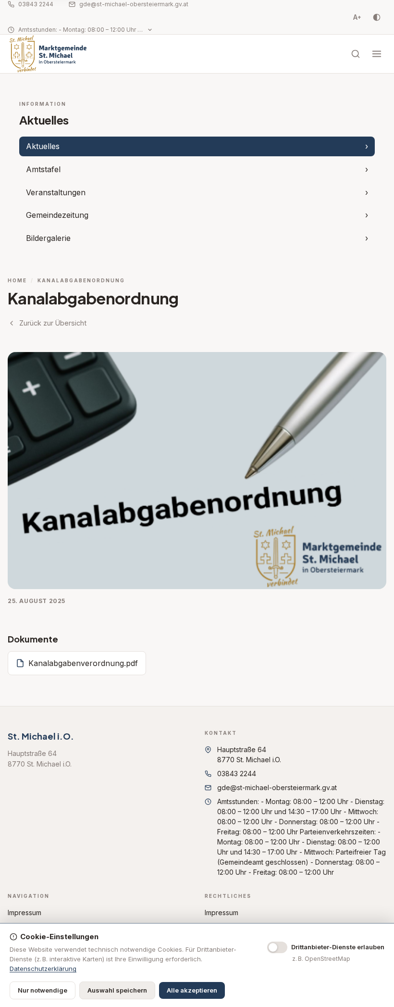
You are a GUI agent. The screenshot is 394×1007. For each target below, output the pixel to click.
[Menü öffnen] (376, 53)
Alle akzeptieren (192, 990)
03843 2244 (35, 4)
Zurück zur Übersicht (52, 323)
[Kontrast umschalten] (376, 17)
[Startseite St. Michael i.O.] (48, 54)
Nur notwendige (42, 990)
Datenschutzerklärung (43, 968)
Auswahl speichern (117, 990)
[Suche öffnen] (355, 53)
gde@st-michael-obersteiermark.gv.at (133, 4)
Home (17, 280)
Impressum (24, 912)
